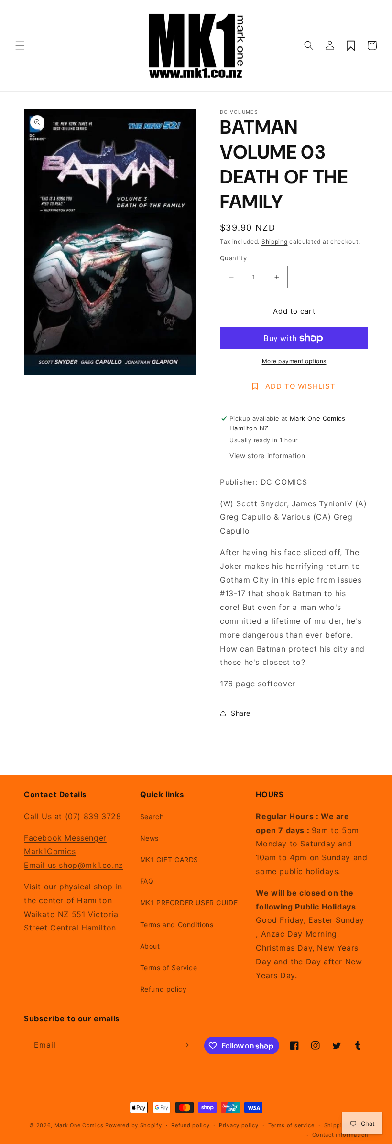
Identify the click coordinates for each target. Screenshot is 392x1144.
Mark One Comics (79, 1125)
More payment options (294, 360)
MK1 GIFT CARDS (169, 859)
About (150, 946)
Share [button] (240, 713)
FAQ (147, 881)
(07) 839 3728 (93, 816)
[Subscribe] (185, 1045)
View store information (267, 455)
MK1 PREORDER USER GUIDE (189, 902)
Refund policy (163, 989)
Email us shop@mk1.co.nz (73, 865)
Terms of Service (168, 967)
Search (152, 817)
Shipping (274, 241)
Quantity (233, 258)
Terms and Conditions (177, 924)
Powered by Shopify (133, 1125)
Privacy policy (239, 1125)
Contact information (340, 1135)
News (149, 838)
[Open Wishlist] (350, 45)
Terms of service (291, 1125)
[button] (20, 45)
